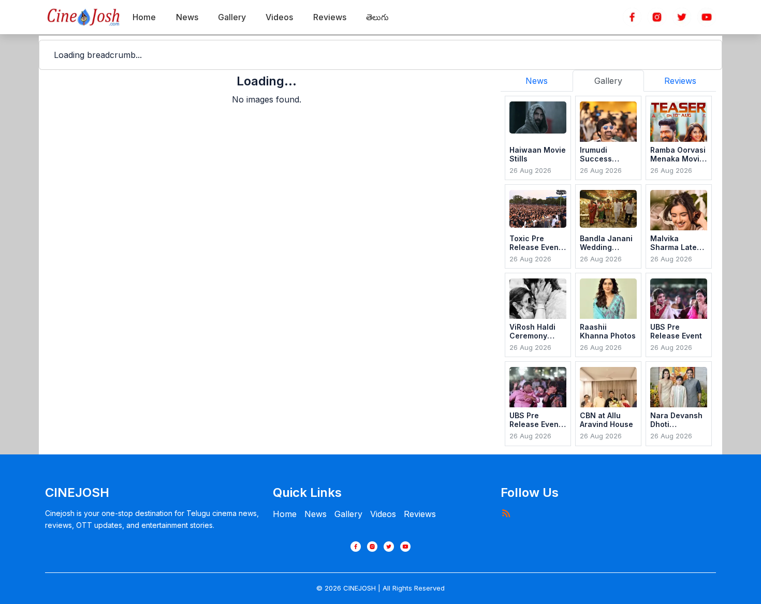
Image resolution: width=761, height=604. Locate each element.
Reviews (420, 514)
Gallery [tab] (608, 81)
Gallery (348, 514)
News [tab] (536, 81)
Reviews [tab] (680, 81)
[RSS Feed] (506, 513)
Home (285, 514)
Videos (383, 514)
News (315, 514)
